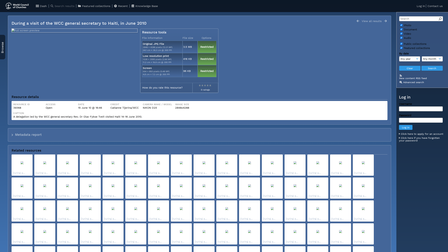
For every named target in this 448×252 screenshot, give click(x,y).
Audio (407, 38)
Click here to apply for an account (421, 133)
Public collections (414, 44)
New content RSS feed (413, 78)
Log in (421, 6)
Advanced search (413, 82)
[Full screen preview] (75, 31)
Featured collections (95, 6)
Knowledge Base (146, 6)
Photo (407, 25)
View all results (372, 21)
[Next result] (385, 21)
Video (407, 33)
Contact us (435, 6)
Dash (43, 6)
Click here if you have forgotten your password (419, 139)
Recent (122, 6)
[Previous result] (358, 21)
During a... (18, 172)
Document (410, 29)
